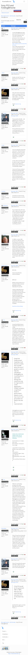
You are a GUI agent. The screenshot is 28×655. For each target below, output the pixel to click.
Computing (4, 634)
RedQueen (5, 205)
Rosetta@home (6, 1)
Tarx (4, 28)
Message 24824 (14, 205)
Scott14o (3, 191)
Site (3, 639)
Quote (16, 69)
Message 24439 (14, 72)
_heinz (2, 73)
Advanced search (5, 12)
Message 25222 (14, 528)
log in (2, 22)
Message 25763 (14, 579)
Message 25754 (14, 559)
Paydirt (4, 113)
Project (4, 631)
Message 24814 (14, 191)
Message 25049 (14, 429)
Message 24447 (14, 113)
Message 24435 (14, 28)
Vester (4, 235)
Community (5, 637)
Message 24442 (14, 88)
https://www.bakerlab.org (14, 653)
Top (3, 643)
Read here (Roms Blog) (17, 306)
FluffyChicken (4, 88)
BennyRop (3, 528)
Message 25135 (14, 479)
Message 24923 (14, 320)
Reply (13, 69)
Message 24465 (14, 145)
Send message (5, 30)
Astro (2, 429)
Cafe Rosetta (12, 16)
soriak (2, 145)
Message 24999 (14, 352)
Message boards (5, 16)
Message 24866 (14, 265)
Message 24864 (14, 234)
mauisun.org (18, 104)
